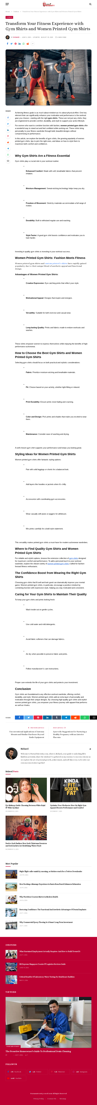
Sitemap (63, 1099)
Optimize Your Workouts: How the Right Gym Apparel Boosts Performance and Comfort (68, 806)
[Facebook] (8, 117)
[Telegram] (8, 148)
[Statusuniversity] (48, 4)
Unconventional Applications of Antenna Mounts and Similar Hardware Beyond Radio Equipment (26, 734)
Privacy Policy (38, 1099)
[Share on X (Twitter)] (11, 44)
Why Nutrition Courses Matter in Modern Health (38, 897)
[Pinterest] (8, 136)
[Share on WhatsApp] (24, 44)
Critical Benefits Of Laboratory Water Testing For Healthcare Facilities (47, 977)
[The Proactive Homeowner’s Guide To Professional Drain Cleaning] (48, 1022)
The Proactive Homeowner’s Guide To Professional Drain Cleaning (38, 1051)
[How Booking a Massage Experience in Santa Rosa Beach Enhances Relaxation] (11, 887)
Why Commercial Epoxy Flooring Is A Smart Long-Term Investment (46, 922)
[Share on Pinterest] (15, 44)
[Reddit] (8, 142)
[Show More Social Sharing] (33, 44)
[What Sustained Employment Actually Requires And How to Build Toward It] (11, 954)
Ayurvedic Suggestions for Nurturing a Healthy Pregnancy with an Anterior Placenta (70, 734)
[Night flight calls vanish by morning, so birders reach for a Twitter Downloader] (11, 874)
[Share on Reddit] (28, 44)
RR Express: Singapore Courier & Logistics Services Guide (42, 964)
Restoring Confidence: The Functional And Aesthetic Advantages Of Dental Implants (52, 910)
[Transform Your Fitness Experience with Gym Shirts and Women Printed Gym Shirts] (48, 77)
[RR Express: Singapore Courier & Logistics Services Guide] (11, 967)
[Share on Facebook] (7, 44)
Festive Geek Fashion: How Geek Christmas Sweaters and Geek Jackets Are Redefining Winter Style (26, 844)
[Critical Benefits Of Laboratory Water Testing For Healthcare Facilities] (11, 979)
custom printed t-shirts (56, 263)
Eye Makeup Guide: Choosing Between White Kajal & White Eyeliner (25, 806)
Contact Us (51, 1099)
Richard (16, 37)
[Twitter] (8, 123)
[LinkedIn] (8, 130)
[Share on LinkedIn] (19, 44)
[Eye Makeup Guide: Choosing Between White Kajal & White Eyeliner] (26, 790)
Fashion (9, 17)
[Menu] (7, 4)
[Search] (90, 4)
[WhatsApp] (8, 154)
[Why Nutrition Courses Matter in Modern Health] (11, 899)
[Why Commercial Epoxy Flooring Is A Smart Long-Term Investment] (11, 925)
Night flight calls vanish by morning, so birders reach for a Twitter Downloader (50, 871)
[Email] (8, 160)
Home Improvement (13, 1046)
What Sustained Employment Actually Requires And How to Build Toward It (49, 951)
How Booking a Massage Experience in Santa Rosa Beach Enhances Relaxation (50, 884)
